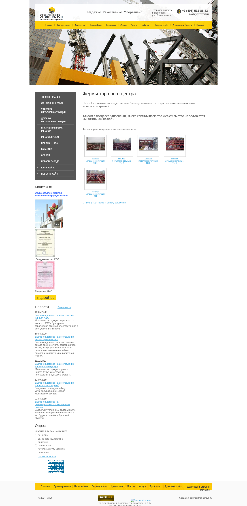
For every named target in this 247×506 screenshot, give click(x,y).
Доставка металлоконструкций (53, 120)
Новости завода (50, 161)
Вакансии (46, 149)
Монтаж (123, 25)
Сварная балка (96, 25)
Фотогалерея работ (52, 103)
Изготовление (80, 25)
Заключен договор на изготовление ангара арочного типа (54, 338)
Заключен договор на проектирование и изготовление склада (52, 404)
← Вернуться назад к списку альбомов (104, 202)
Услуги (134, 25)
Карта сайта (48, 167)
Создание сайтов (188, 498)
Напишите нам (49, 143)
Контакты (200, 25)
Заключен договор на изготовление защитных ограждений (54, 384)
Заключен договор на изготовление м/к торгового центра (54, 365)
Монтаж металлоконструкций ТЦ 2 (121, 161)
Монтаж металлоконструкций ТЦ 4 (174, 161)
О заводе (48, 25)
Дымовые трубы (161, 25)
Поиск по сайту (50, 173)
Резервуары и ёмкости (182, 25)
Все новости (64, 307)
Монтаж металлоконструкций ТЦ (95, 194)
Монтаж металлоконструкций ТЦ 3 (148, 161)
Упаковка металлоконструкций (53, 111)
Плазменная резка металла (52, 129)
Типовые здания (50, 97)
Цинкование (111, 25)
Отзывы (45, 155)
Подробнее (45, 297)
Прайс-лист (145, 25)
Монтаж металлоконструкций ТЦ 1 (95, 161)
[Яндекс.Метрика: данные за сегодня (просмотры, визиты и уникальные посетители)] (141, 500)
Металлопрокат (50, 136)
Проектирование (63, 25)
